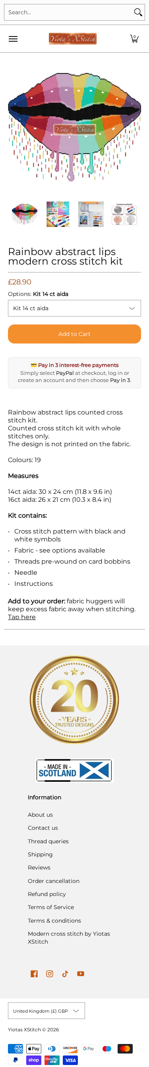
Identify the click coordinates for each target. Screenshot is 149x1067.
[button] (134, 38)
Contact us (43, 827)
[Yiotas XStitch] (73, 38)
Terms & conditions (54, 920)
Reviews (39, 867)
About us (40, 814)
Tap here (22, 617)
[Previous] (13, 127)
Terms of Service (51, 907)
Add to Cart (74, 334)
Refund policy (47, 894)
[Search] (138, 12)
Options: (38, 293)
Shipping (40, 854)
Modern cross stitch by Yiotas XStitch (69, 937)
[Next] (135, 127)
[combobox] (68, 12)
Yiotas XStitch (24, 1029)
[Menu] (12, 38)
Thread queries (48, 841)
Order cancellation (53, 881)
